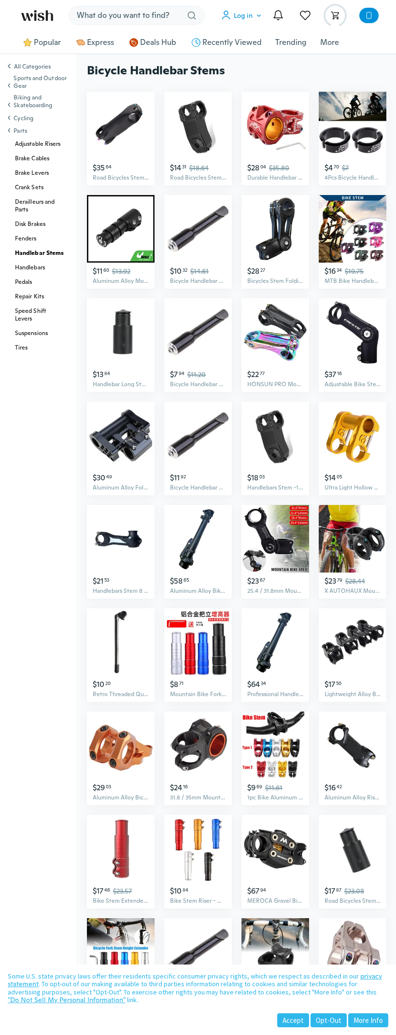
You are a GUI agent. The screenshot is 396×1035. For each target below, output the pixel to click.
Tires (21, 347)
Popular (47, 42)
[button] (243, 15)
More (329, 42)
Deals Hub (158, 42)
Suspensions (31, 333)
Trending (291, 42)
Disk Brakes (30, 224)
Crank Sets (29, 187)
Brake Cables (32, 158)
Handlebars (30, 267)
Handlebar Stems (39, 253)
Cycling (23, 118)
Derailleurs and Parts (35, 205)
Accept (293, 1020)
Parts (20, 131)
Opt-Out (328, 1020)
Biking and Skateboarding (33, 101)
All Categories (32, 67)
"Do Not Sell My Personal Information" (67, 999)
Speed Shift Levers (30, 314)
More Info (368, 1020)
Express (100, 42)
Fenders (26, 238)
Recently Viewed (232, 42)
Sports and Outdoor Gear (40, 82)
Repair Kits (29, 296)
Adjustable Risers (37, 144)
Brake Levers (32, 173)
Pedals (23, 282)
